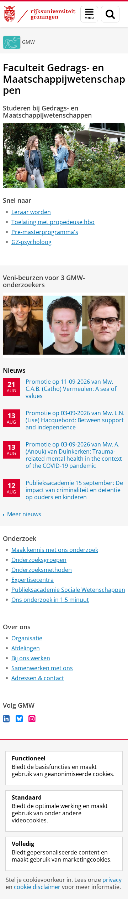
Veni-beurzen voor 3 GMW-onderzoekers (44, 281)
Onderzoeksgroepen (38, 559)
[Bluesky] (19, 718)
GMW (28, 41)
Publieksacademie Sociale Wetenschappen (68, 589)
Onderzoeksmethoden (41, 569)
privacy (112, 879)
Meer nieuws (24, 514)
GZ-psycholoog (31, 242)
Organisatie (26, 638)
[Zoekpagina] (110, 14)
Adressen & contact (37, 678)
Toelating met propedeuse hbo (53, 222)
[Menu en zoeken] (89, 14)
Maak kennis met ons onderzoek (54, 549)
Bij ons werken (30, 658)
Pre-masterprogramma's (44, 232)
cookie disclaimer (37, 886)
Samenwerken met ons (42, 668)
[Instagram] (32, 718)
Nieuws (14, 370)
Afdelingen (25, 648)
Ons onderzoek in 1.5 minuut (50, 599)
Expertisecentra (32, 579)
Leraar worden (31, 212)
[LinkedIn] (6, 718)
